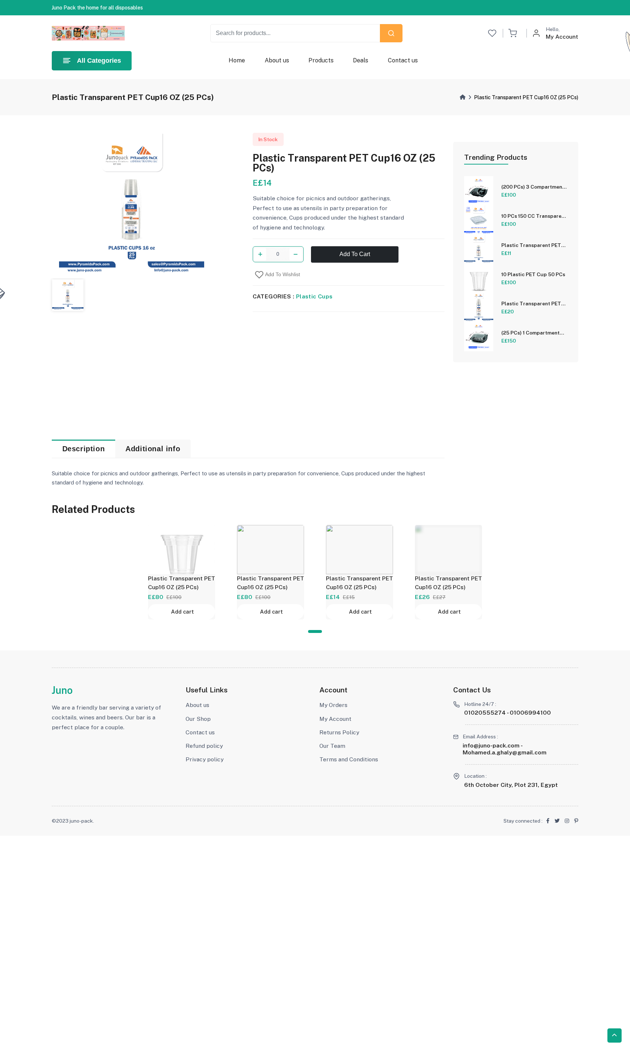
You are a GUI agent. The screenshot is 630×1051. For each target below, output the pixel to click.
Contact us (403, 60)
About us (277, 60)
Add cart (182, 611)
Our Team (332, 745)
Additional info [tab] (152, 449)
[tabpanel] (181, 572)
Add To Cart (354, 254)
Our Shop (198, 718)
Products (321, 60)
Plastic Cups (314, 296)
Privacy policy (204, 759)
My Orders (333, 705)
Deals (360, 60)
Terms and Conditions (348, 759)
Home (237, 60)
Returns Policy (339, 732)
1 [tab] (315, 631)
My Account (335, 718)
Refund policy (204, 745)
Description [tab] (83, 449)
